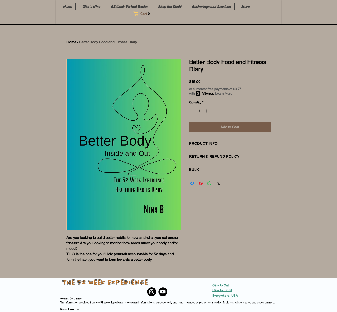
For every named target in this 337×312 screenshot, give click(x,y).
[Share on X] (218, 183)
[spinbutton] (200, 111)
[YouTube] (162, 291)
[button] (143, 13)
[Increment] (207, 111)
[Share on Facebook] (192, 183)
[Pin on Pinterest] (201, 183)
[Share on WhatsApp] (209, 183)
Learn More (223, 93)
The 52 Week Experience (105, 282)
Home (71, 42)
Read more (69, 309)
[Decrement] (193, 111)
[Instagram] (151, 291)
